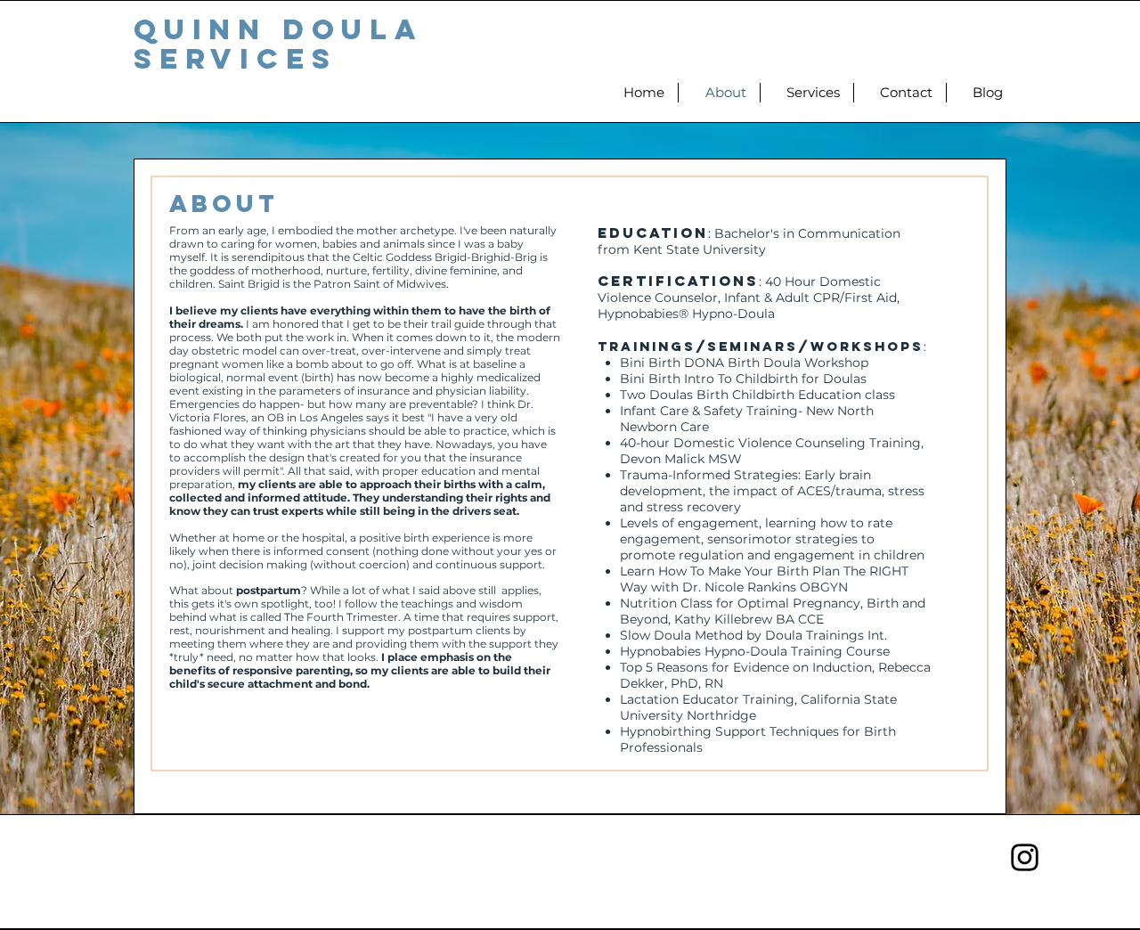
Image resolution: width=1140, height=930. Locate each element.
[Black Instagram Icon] (1024, 857)
